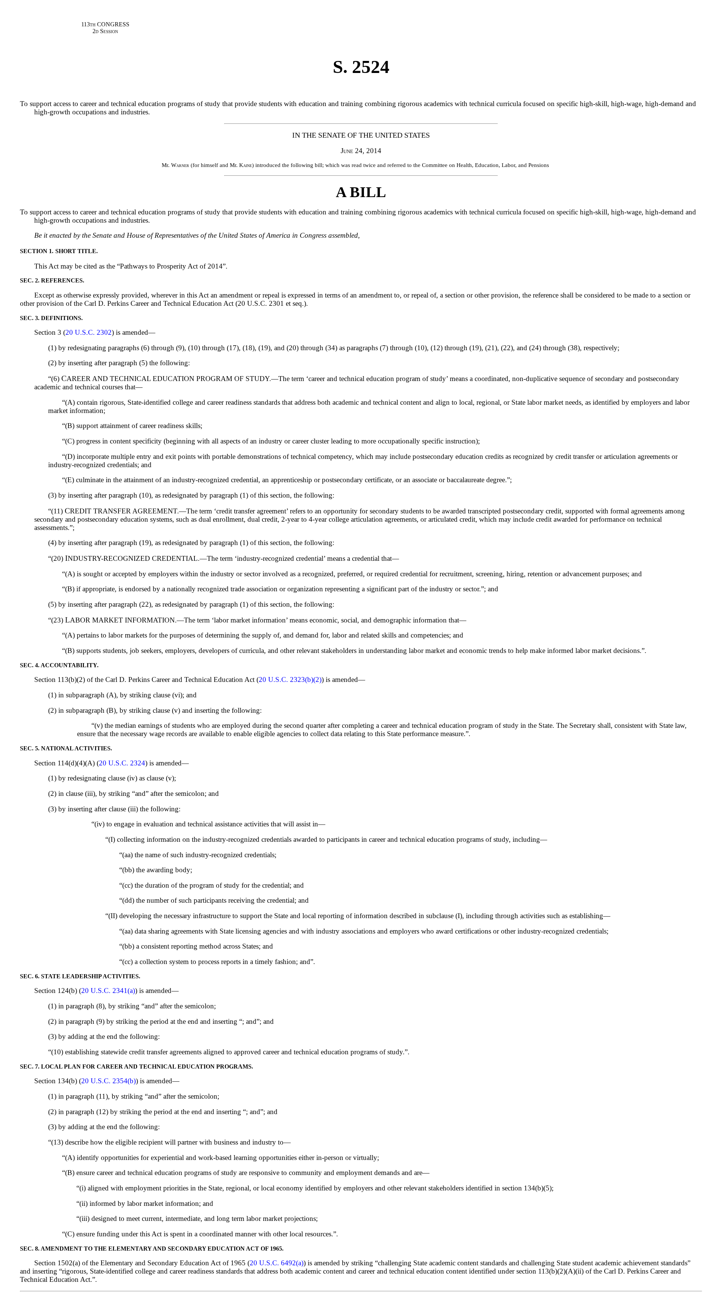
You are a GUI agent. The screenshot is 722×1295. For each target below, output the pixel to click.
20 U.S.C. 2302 (88, 332)
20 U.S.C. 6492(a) (276, 1263)
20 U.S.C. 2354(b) (108, 1081)
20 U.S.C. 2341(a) (108, 990)
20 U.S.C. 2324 (122, 763)
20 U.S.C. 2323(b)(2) (290, 679)
